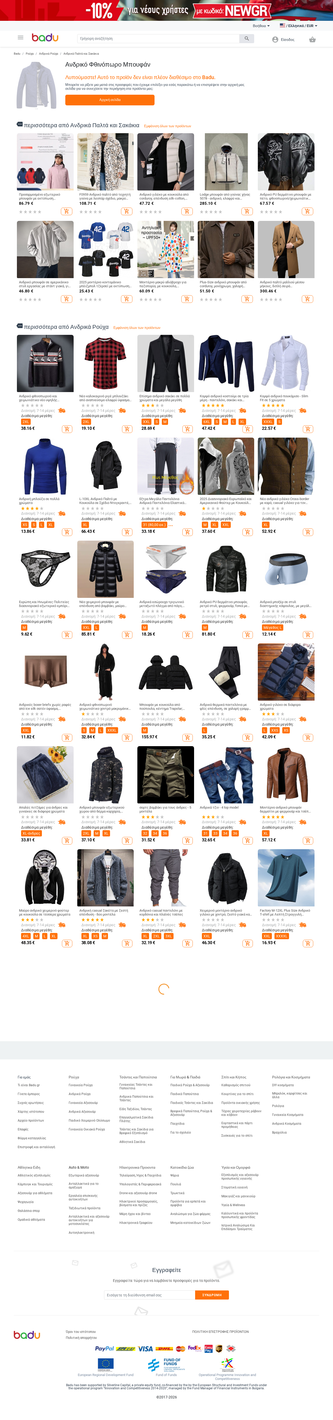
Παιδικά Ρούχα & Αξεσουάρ (190, 1291)
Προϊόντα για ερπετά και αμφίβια (188, 1408)
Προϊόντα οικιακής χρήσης (240, 1308)
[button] (20, 37)
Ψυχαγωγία (26, 1407)
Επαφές (23, 1335)
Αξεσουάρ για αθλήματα (35, 1398)
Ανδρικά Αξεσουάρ (82, 1317)
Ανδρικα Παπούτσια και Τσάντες (136, 1304)
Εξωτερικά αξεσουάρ (84, 1381)
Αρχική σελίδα (110, 100)
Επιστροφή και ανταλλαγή (36, 1353)
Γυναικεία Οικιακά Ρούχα (87, 1335)
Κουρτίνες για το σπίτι (237, 1300)
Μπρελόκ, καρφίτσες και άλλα (289, 1301)
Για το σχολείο (180, 1338)
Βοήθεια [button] (259, 26)
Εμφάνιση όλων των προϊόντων (167, 126)
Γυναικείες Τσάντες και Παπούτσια (135, 1292)
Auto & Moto (79, 1373)
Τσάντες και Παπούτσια (138, 1283)
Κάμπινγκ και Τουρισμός (35, 1390)
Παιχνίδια (177, 1329)
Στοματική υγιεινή (234, 1393)
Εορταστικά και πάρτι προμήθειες (237, 1330)
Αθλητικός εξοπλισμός (34, 1381)
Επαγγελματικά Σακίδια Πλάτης (136, 1325)
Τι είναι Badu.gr (29, 1291)
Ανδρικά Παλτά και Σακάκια (81, 53)
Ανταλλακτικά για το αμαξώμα (84, 1391)
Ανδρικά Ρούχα (48, 53)
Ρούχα (30, 53)
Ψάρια (174, 1381)
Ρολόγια (278, 1312)
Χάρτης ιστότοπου (31, 1317)
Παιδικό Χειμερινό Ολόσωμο (89, 1326)
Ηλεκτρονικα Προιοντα (137, 1373)
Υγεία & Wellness (233, 1410)
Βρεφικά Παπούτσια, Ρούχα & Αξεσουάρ (191, 1318)
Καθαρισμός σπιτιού (236, 1291)
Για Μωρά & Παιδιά (185, 1283)
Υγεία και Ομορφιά (235, 1373)
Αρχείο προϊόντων (31, 1326)
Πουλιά (175, 1390)
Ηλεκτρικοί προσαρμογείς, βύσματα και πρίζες (138, 1408)
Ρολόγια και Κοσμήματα (291, 1283)
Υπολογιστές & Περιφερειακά (140, 1390)
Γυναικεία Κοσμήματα (287, 1320)
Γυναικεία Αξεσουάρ (83, 1308)
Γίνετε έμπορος (29, 1300)
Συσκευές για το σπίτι (237, 1341)
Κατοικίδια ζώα (182, 1373)
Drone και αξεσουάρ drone (138, 1398)
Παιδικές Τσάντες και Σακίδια (191, 1308)
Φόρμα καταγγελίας (32, 1344)
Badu (17, 53)
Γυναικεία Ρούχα (81, 1291)
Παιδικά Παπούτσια (184, 1300)
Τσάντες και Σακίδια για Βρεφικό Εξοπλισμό (136, 1337)
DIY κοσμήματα (283, 1291)
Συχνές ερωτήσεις (31, 1308)
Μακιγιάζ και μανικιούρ (238, 1402)
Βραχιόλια (279, 1338)
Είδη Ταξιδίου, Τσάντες (135, 1315)
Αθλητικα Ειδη (29, 1373)
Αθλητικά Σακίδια (132, 1347)
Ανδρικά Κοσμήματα (286, 1329)
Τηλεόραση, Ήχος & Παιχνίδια (140, 1381)
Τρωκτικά (177, 1398)
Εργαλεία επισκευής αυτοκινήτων (83, 1403)
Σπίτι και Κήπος (233, 1283)
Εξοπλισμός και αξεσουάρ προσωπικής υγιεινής (240, 1382)
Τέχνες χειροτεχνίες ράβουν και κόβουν (241, 1318)
